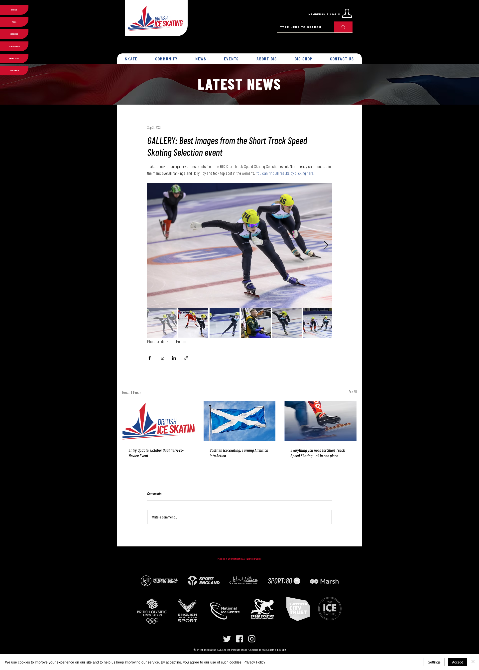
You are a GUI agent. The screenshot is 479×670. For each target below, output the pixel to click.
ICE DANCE (14, 34)
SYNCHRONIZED (14, 46)
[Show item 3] (225, 323)
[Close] (473, 662)
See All (353, 391)
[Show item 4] (256, 323)
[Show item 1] (162, 323)
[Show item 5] (287, 323)
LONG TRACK (14, 70)
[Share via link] (186, 358)
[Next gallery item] (326, 246)
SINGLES (14, 9)
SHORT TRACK (14, 58)
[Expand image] (239, 245)
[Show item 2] (193, 323)
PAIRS (14, 22)
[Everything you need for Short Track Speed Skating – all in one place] (320, 421)
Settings (434, 662)
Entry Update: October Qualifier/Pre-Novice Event (156, 452)
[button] (131, 58)
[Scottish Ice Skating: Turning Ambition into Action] (240, 421)
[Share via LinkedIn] (174, 358)
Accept (457, 662)
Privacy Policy (254, 662)
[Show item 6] (318, 323)
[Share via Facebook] (149, 358)
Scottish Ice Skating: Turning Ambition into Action (239, 452)
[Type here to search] (343, 26)
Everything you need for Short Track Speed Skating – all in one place (317, 452)
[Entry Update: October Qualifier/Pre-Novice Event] (158, 421)
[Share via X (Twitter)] (161, 358)
